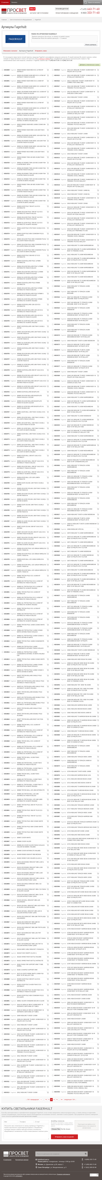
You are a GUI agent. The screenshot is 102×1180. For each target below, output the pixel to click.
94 (61, 1099)
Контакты (14, 2)
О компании (5, 2)
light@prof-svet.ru (43, 1159)
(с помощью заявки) (44, 59)
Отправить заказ (41, 51)
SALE (32, 8)
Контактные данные (21, 1159)
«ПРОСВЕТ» (18, 1176)
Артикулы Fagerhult (26, 51)
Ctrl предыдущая (32, 1099)
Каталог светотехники (39, 13)
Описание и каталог (10, 51)
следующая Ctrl (70, 1099)
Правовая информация (63, 1174)
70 (46, 1099)
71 (49, 1099)
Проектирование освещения (67, 13)
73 (54, 1099)
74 (57, 1099)
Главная (4, 20)
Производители (62, 9)
